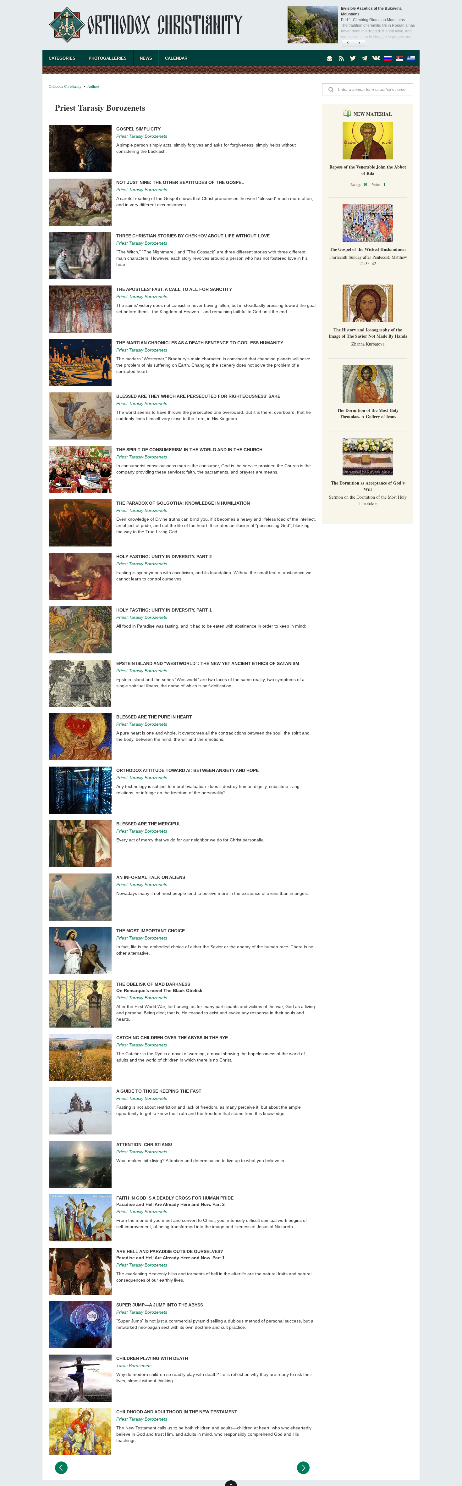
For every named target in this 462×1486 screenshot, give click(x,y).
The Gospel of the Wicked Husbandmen (368, 249)
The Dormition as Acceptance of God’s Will (367, 486)
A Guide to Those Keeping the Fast (158, 1091)
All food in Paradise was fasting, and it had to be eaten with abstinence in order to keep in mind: (211, 626)
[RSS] (341, 58)
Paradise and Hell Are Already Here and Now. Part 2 (170, 1204)
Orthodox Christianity (65, 86)
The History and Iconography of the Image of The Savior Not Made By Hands (368, 332)
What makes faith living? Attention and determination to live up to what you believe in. (200, 1160)
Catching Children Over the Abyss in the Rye (172, 1037)
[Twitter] (353, 58)
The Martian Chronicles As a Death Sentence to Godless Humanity (199, 342)
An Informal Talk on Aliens (150, 877)
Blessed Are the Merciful (148, 823)
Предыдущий (61, 1467)
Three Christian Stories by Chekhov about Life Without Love (193, 235)
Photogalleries (108, 58)
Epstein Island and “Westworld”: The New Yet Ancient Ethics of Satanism (207, 663)
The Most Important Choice (150, 930)
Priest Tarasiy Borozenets (141, 136)
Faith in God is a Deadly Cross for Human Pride (175, 1197)
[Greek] (411, 58)
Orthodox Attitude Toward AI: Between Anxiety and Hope (187, 770)
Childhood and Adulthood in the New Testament (176, 1411)
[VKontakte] (376, 58)
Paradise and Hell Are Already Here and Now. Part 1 (170, 1257)
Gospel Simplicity (138, 128)
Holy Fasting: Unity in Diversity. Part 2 (164, 556)
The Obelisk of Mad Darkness (153, 984)
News (146, 58)
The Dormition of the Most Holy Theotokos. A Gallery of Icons (368, 413)
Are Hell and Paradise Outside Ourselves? (169, 1251)
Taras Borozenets (133, 1365)
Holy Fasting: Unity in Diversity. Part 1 (164, 610)
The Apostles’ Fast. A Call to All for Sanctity (174, 289)
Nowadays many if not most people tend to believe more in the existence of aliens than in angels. (212, 893)
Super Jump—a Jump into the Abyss (159, 1304)
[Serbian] (399, 58)
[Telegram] (364, 58)
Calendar (176, 58)
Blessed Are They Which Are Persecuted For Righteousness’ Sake (198, 396)
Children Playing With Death (152, 1358)
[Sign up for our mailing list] (329, 58)
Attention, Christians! (144, 1144)
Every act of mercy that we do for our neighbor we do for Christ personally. (190, 839)
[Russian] (388, 58)
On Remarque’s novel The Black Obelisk (159, 990)
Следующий (303, 1467)
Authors (93, 86)
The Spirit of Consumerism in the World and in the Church (189, 449)
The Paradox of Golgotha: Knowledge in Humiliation (183, 503)
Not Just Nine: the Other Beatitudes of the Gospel (180, 182)
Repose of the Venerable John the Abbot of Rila (367, 170)
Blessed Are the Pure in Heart (154, 716)
